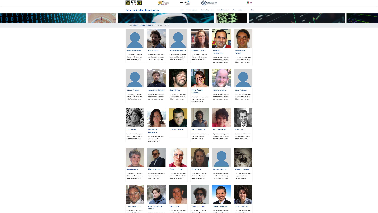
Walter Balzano (219, 129)
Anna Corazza (132, 169)
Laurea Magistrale (222, 10)
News (252, 10)
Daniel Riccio (153, 50)
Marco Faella (240, 129)
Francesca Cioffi (241, 206)
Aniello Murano (219, 90)
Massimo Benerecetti (178, 50)
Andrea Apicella (133, 90)
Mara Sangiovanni (134, 50)
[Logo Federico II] (216, 2)
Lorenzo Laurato (176, 129)
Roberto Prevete (198, 206)
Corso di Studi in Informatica (142, 10)
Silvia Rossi (196, 169)
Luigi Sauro (131, 129)
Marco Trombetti (198, 129)
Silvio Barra (175, 90)
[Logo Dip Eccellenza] (167, 2)
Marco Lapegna (154, 169)
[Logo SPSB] (189, 2)
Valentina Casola (198, 50)
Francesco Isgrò (176, 169)
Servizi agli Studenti (239, 10)
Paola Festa (174, 206)
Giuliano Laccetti (134, 206)
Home (181, 10)
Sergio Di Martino (220, 206)
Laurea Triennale (206, 10)
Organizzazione (191, 10)
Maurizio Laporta (242, 169)
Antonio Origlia (219, 169)
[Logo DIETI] (140, 2)
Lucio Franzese (241, 90)
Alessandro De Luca (156, 90)
